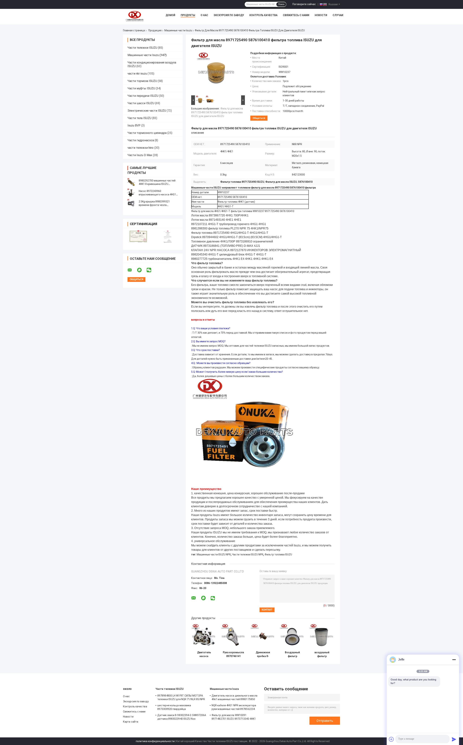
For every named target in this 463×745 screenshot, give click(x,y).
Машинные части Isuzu (178, 30)
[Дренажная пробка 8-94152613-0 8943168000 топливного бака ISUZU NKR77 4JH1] (263, 636)
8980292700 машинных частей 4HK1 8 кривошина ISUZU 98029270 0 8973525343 (157, 184)
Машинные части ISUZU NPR (214, 554)
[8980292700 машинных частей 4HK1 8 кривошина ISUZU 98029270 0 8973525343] (131, 182)
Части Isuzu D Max (140, 155)
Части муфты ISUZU (141, 88)
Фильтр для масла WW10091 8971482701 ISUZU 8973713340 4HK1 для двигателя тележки (234, 717)
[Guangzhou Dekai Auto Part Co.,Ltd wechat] (151, 270)
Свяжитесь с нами (296, 15)
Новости (321, 15)
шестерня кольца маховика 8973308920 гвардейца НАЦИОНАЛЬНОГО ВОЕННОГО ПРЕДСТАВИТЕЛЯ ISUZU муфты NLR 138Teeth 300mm (179, 708)
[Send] (454, 739)
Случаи (338, 15)
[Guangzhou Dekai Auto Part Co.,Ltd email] (132, 270)
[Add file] (391, 739)
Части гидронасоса (141, 140)
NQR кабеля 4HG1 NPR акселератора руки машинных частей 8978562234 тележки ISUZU (234, 708)
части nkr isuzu (137, 73)
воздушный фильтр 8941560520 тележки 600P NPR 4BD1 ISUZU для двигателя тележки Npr (322, 654)
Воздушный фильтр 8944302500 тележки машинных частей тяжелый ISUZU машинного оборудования (292, 654)
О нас (204, 15)
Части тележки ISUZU (142, 47)
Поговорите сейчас (304, 4)
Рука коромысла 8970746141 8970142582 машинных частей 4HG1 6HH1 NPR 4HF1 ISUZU (233, 654)
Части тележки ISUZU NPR (247, 554)
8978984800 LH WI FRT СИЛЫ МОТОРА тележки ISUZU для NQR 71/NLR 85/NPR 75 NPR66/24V (181, 698)
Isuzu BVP (134, 125)
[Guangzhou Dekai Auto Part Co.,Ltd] (134, 16)
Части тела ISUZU (139, 118)
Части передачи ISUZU (143, 96)
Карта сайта (130, 721)
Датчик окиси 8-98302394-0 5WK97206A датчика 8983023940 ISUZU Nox (181, 717)
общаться (259, 118)
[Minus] (454, 659)
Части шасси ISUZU (141, 103)
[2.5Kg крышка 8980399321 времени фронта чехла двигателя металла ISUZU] (131, 203)
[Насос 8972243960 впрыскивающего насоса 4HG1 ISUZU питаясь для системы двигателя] (131, 193)
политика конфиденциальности (155, 741)
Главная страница (134, 30)
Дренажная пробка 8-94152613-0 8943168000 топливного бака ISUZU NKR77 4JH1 (263, 654)
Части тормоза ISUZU (142, 81)
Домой (170, 15)
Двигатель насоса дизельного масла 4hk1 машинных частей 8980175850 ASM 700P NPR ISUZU (204, 654)
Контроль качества (263, 15)
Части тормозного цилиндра (147, 133)
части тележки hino (141, 147)
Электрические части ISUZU (147, 110)
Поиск (281, 4)
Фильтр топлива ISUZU (278, 554)
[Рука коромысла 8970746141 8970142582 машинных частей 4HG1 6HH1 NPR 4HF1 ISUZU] (233, 636)
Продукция (155, 30)
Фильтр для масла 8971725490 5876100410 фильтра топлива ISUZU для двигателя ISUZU (217, 112)
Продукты (188, 15)
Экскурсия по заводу (229, 15)
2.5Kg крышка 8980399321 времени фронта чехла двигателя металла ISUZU (154, 205)
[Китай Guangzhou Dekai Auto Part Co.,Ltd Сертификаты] (138, 236)
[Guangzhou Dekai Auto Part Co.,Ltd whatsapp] (141, 270)
